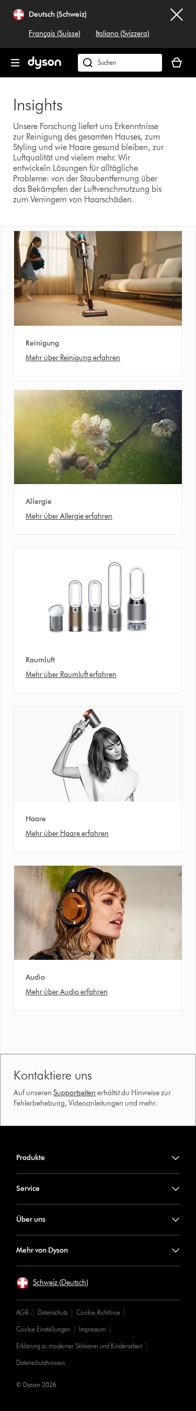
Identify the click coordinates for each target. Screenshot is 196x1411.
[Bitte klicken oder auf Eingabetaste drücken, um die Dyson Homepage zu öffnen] (44, 66)
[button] (52, 1283)
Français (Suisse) (54, 33)
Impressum (92, 1329)
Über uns (30, 1219)
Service (28, 1188)
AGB (22, 1312)
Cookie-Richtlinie (98, 1312)
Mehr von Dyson (42, 1250)
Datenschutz (52, 1312)
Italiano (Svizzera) (122, 33)
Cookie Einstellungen (43, 1329)
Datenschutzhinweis (40, 1363)
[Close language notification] (176, 24)
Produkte (30, 1157)
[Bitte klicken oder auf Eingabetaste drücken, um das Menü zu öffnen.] (15, 63)
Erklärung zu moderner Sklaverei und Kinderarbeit (79, 1346)
